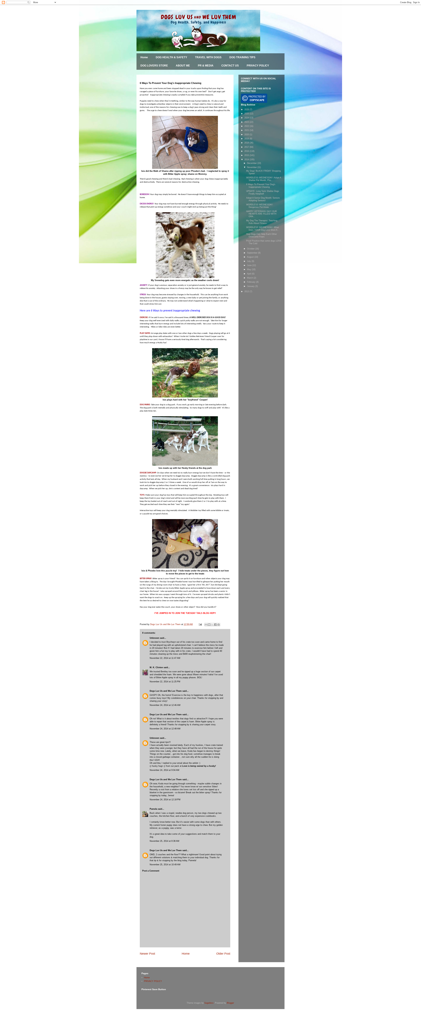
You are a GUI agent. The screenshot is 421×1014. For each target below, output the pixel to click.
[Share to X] (212, 624)
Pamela (153, 809)
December (252, 163)
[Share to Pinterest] (218, 624)
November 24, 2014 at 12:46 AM (165, 705)
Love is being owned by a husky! (199, 766)
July (249, 261)
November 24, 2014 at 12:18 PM (165, 799)
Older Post (223, 953)
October (251, 248)
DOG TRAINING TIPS (242, 57)
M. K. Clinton (156, 667)
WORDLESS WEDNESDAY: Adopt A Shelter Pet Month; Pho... (263, 178)
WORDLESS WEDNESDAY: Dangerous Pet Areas (259, 205)
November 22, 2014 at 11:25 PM (165, 681)
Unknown (154, 638)
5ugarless (209, 1003)
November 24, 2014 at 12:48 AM (165, 728)
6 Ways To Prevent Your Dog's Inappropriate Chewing (260, 185)
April (249, 273)
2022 (247, 126)
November (252, 167)
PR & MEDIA (205, 65)
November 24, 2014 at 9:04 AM (164, 770)
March (250, 278)
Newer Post (147, 953)
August (250, 257)
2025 (247, 113)
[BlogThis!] (209, 624)
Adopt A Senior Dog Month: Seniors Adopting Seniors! (263, 199)
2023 (247, 122)
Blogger (230, 1003)
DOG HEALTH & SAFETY (171, 57)
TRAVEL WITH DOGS (208, 57)
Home (144, 57)
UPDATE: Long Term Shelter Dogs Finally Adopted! (262, 192)
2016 (247, 151)
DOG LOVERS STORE (154, 65)
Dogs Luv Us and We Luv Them (166, 691)
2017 (247, 147)
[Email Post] (200, 624)
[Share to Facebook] (215, 624)
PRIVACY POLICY (258, 65)
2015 (247, 155)
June (249, 265)
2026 (247, 109)
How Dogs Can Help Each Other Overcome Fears (261, 235)
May (249, 269)
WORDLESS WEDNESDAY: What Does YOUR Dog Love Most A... (262, 228)
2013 (247, 291)
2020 (247, 134)
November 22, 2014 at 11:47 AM (165, 658)
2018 (247, 142)
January (251, 286)
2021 (247, 130)
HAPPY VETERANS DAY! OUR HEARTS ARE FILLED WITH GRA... (261, 214)
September (252, 253)
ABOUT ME (183, 65)
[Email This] (206, 624)
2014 (247, 159)
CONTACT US (230, 65)
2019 (247, 138)
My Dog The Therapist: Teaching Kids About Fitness (261, 221)
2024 (247, 117)
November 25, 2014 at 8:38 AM (164, 841)
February (251, 282)
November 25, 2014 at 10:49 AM (165, 864)
